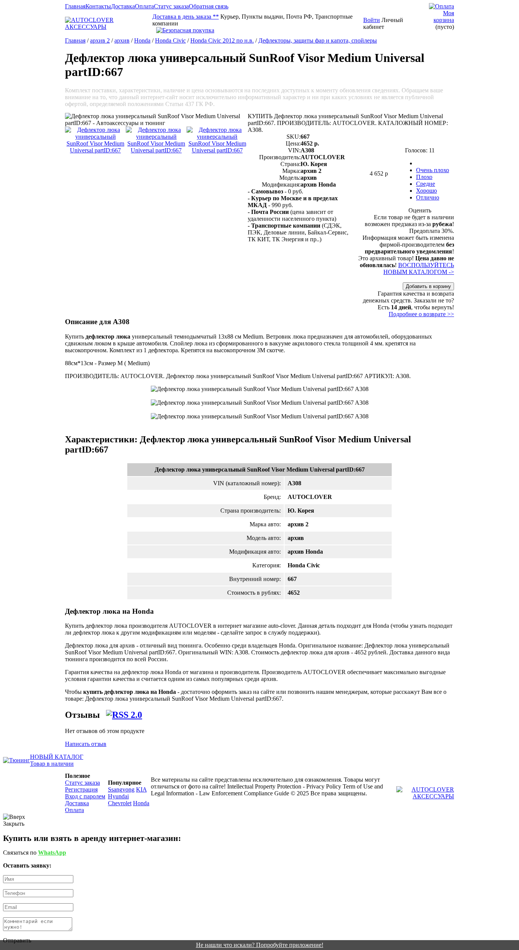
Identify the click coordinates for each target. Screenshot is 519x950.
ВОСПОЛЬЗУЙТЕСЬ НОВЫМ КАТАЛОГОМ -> (418, 268)
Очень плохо (432, 170)
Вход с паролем (85, 796)
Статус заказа (171, 6)
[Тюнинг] (16, 760)
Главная (75, 6)
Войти (371, 20)
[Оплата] (441, 6)
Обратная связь (208, 6)
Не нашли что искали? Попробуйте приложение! (259, 945)
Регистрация (81, 789)
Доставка (123, 6)
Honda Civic (170, 40)
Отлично (427, 197)
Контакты (98, 6)
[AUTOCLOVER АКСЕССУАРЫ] (108, 27)
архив (122, 40)
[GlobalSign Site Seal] (257, 30)
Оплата (144, 6)
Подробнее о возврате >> (421, 314)
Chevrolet (119, 803)
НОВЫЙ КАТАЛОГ (56, 757)
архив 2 (100, 40)
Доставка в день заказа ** (185, 16)
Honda (142, 40)
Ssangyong (121, 789)
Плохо (424, 177)
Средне (425, 183)
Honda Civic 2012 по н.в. (222, 40)
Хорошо (426, 190)
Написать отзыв (85, 744)
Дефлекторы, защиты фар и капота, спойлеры (317, 40)
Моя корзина (444, 16)
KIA (141, 789)
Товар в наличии (52, 763)
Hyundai (118, 796)
